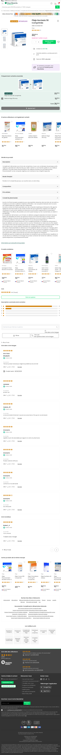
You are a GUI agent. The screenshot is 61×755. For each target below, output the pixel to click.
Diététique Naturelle (15, 10)
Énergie (43, 600)
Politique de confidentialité (30, 736)
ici (25, 715)
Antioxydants (6, 600)
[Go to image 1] (4, 32)
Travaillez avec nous (28, 683)
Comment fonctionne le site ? (30, 681)
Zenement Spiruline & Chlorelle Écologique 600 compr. (42, 612)
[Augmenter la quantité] (38, 42)
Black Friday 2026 (27, 693)
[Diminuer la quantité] (33, 42)
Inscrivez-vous (27, 703)
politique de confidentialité (14, 710)
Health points (26, 689)
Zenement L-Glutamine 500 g (19, 614)
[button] (52, 550)
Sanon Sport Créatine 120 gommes (41, 618)
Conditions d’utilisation (30, 737)
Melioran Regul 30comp (10, 98)
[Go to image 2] (4, 39)
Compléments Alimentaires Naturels (29, 10)
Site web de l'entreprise (28, 691)
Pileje (33, 28)
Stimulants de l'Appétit (31, 602)
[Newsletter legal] (2, 710)
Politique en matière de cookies (30, 740)
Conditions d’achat (30, 739)
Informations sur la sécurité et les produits (13, 243)
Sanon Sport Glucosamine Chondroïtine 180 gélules (40, 616)
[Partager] (58, 21)
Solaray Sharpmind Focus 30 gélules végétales (15, 612)
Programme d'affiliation (29, 685)
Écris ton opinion (30, 297)
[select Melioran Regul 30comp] (2, 99)
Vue (40, 602)
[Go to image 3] (4, 46)
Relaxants (41, 10)
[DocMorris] (11, 3)
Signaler (20, 367)
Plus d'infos (40, 69)
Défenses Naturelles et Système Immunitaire (29, 600)
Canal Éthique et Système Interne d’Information (30, 741)
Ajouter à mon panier (49, 42)
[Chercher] (57, 7)
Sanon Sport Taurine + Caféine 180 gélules (16, 616)
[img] (19, 39)
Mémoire (23, 602)
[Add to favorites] (58, 42)
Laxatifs (54, 600)
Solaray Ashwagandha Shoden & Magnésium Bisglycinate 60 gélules (30, 610)
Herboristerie (6, 10)
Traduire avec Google (10, 537)
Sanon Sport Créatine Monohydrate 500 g (21, 618)
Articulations (15, 600)
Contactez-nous (7, 682)
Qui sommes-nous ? (28, 679)
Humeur (49, 600)
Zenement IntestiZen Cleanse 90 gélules (37, 614)
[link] (9, 292)
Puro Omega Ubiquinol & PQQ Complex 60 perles (29, 608)
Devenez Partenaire (27, 687)
